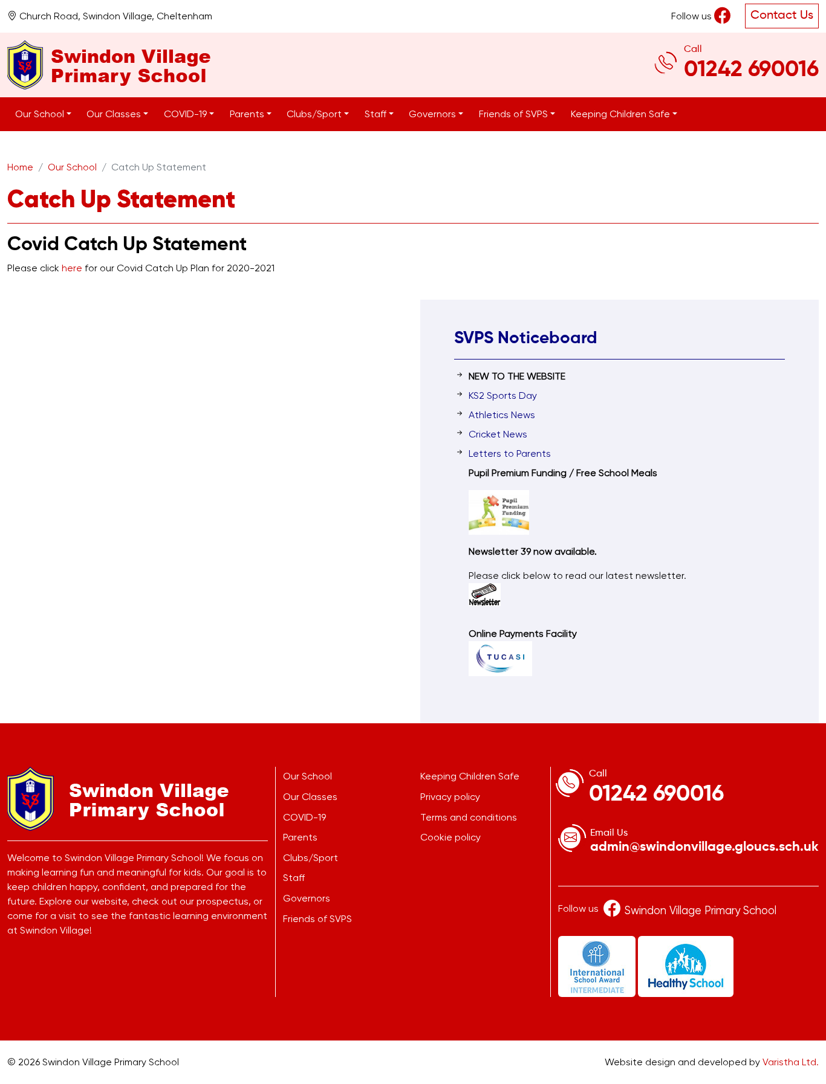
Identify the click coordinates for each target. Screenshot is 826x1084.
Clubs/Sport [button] (315, 114)
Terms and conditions (468, 817)
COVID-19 (304, 817)
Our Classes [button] (114, 114)
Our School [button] (41, 114)
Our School (72, 167)
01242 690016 (751, 70)
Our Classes (310, 796)
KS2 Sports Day (503, 395)
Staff (294, 877)
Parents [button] (248, 114)
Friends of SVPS (317, 918)
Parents (300, 837)
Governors (306, 898)
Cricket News (498, 434)
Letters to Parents (510, 453)
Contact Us (781, 16)
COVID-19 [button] (186, 114)
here (73, 268)
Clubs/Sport (310, 857)
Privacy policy (450, 796)
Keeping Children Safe (469, 776)
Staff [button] (377, 114)
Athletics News (502, 415)
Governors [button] (433, 114)
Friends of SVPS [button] (514, 114)
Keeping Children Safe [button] (621, 114)
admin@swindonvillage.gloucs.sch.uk (704, 847)
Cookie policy (450, 837)
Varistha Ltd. (791, 1062)
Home (20, 167)
